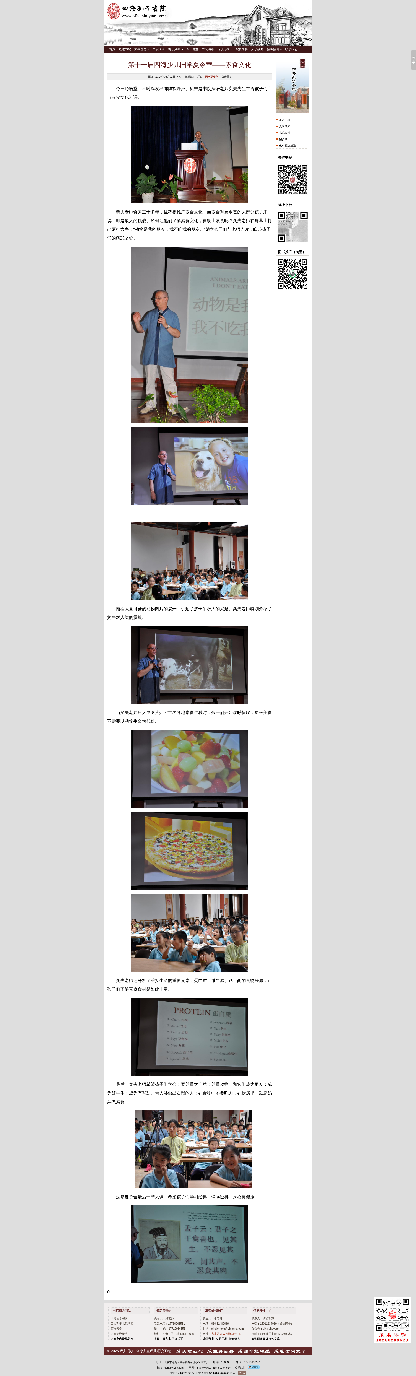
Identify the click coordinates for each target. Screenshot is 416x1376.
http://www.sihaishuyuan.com (214, 1367)
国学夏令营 (211, 76)
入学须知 (257, 49)
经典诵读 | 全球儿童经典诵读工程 (145, 1351)
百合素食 (116, 1328)
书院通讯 (208, 49)
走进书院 (125, 49)
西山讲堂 (192, 49)
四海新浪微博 (119, 1333)
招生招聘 (274, 49)
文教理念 (141, 49)
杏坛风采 (175, 49)
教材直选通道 (287, 145)
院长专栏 (242, 49)
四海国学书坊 (119, 1318)
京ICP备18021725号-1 (183, 1373)
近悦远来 (225, 49)
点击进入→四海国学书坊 (226, 1333)
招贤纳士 (284, 139)
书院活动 (159, 49)
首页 (112, 49)
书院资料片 (286, 132)
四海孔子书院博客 (122, 1323)
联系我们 (291, 49)
